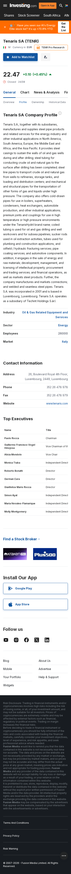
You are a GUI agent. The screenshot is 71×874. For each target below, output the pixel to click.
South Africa (51, 15)
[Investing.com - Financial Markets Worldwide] (23, 5)
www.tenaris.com (57, 403)
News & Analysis (47, 92)
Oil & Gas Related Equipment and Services (45, 315)
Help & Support (49, 677)
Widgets (8, 685)
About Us (44, 660)
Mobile (7, 669)
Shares (9, 15)
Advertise (45, 669)
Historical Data (57, 102)
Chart (24, 92)
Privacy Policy (11, 835)
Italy (65, 341)
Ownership (38, 102)
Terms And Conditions (16, 822)
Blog (6, 660)
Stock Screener (28, 15)
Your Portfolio (12, 677)
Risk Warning (10, 848)
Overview (8, 102)
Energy (63, 325)
